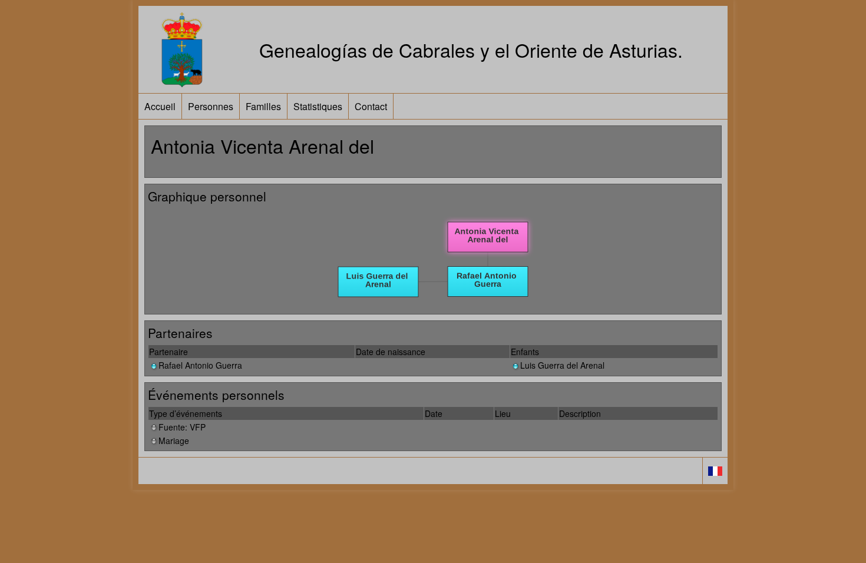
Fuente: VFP (182, 427)
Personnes (210, 106)
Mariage (173, 440)
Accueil (160, 106)
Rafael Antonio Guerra (200, 365)
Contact (371, 106)
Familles (263, 106)
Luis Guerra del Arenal (562, 365)
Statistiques (317, 106)
